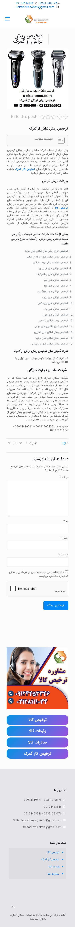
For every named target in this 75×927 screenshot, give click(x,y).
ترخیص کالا (61, 208)
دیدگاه (64, 477)
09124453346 (24, 3)
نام (65, 521)
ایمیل (64, 538)
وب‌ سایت (63, 555)
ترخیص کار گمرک (25, 169)
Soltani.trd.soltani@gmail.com (35, 7)
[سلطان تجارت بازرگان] (37, 19)
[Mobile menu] (7, 19)
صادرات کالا (53, 874)
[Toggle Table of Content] (59, 140)
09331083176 (48, 3)
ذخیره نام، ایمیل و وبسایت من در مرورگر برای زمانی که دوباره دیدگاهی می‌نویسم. (38, 574)
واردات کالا (54, 867)
